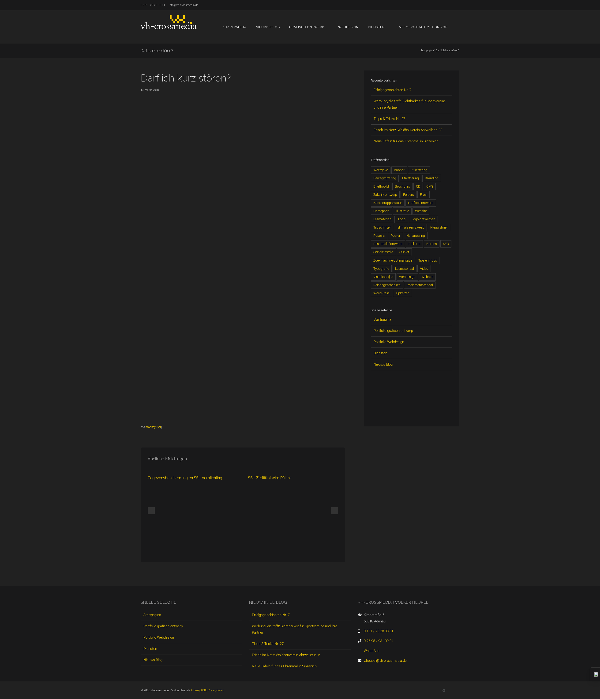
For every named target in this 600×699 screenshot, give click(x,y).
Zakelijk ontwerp (385, 194)
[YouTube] (389, 414)
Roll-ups (414, 244)
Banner (399, 170)
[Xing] (381, 414)
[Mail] (405, 414)
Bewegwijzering (384, 178)
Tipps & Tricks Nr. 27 (389, 119)
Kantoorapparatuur (387, 203)
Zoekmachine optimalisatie (392, 260)
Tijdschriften (382, 227)
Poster (395, 235)
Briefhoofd (381, 186)
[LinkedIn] (373, 414)
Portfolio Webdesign (389, 342)
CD (418, 186)
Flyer (423, 194)
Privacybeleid (216, 690)
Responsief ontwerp (387, 244)
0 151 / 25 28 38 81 (378, 631)
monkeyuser (153, 427)
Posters (379, 235)
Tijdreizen (402, 293)
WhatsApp (371, 651)
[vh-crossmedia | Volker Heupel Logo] (169, 22)
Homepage (381, 211)
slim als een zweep (411, 227)
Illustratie (402, 211)
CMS (429, 186)
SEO (446, 244)
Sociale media (383, 252)
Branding (431, 178)
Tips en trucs (427, 260)
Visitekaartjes (383, 277)
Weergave (380, 170)
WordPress (381, 293)
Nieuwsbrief (439, 227)
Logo (401, 219)
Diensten (380, 353)
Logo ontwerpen (423, 219)
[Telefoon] (413, 414)
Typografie (381, 268)
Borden (431, 244)
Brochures (402, 186)
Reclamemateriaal (420, 285)
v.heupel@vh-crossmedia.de (385, 660)
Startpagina (427, 50)
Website (421, 211)
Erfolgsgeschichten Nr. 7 (392, 90)
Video (424, 268)
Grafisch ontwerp (420, 203)
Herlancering (415, 235)
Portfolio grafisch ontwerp (393, 331)
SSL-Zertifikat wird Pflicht (269, 478)
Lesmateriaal (382, 219)
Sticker (404, 252)
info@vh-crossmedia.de (183, 5)
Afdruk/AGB (198, 690)
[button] (458, 27)
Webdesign (407, 277)
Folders (408, 194)
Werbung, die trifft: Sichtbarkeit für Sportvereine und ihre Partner (294, 629)
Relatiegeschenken (387, 285)
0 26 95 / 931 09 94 (378, 641)
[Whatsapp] (397, 414)
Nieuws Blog (383, 364)
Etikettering (419, 170)
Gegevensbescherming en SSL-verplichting (185, 478)
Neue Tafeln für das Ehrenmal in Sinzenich (406, 141)
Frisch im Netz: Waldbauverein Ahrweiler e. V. (408, 130)
